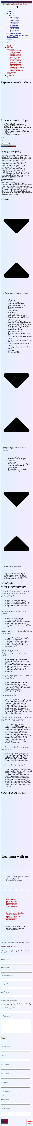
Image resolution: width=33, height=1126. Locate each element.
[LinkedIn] (22, 890)
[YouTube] (16, 890)
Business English (11, 903)
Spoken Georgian (11, 906)
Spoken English (11, 899)
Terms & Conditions (12, 914)
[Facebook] (5, 890)
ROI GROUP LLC (14, 946)
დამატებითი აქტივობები (12, 566)
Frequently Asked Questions (15, 913)
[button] (16, 248)
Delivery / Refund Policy (13, 916)
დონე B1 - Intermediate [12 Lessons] (15, 293)
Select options (18, 806)
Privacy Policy (10, 919)
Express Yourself (11, 904)
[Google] (28, 890)
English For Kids (11, 901)
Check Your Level (11, 918)
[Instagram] (10, 890)
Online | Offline (8, 807)
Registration (9, 146)
